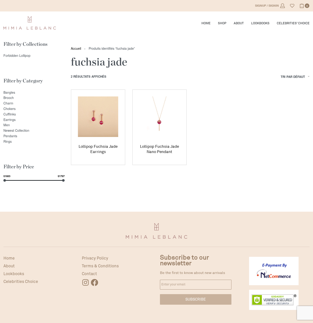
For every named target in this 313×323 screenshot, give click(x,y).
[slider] (4, 180)
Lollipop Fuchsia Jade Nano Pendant (159, 149)
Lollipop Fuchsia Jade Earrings (98, 149)
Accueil (76, 48)
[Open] (292, 5)
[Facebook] (94, 282)
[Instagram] (85, 282)
